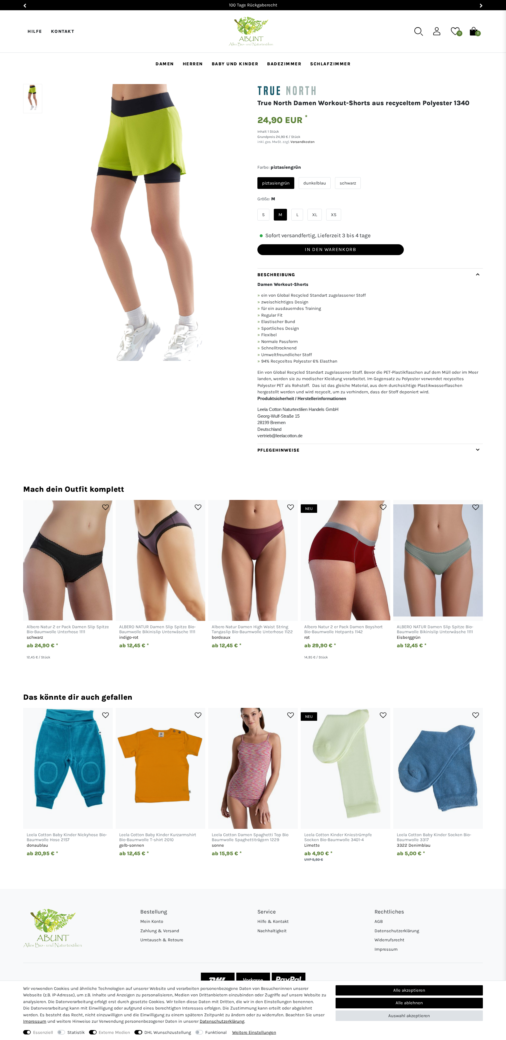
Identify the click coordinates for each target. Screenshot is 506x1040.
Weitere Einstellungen (254, 1032)
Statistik (76, 1032)
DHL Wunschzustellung (167, 1032)
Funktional (216, 1032)
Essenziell (43, 1032)
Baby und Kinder (235, 63)
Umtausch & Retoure (161, 939)
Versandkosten (302, 142)
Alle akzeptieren (409, 990)
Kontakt (62, 31)
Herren (193, 63)
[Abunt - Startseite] (251, 31)
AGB (379, 921)
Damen (164, 63)
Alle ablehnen (409, 1002)
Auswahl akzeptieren (409, 1015)
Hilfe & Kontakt (273, 921)
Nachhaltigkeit (272, 930)
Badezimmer (284, 63)
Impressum (386, 949)
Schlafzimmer (330, 63)
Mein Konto (151, 921)
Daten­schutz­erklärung (222, 1021)
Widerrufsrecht (389, 939)
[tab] (370, 356)
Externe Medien (114, 1032)
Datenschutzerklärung (397, 930)
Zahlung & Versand (159, 930)
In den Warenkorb (330, 249)
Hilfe (35, 31)
